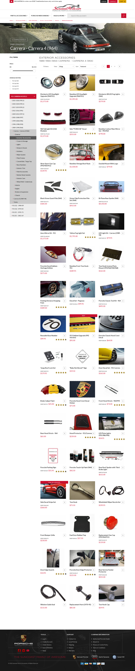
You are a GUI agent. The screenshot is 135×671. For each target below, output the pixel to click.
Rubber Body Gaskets (24, 175)
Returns (71, 648)
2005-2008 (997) (17, 117)
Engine (17, 188)
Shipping (71, 645)
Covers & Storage (22, 141)
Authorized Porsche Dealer (101, 639)
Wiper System (21, 155)
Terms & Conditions (99, 648)
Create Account (47, 642)
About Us (96, 642)
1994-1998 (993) (17, 124)
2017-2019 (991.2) (18, 107)
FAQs (44, 650)
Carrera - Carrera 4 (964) (21, 131)
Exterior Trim (21, 168)
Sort (77, 66)
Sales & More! (59, 15)
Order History (46, 645)
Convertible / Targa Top (24, 161)
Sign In (103, 1)
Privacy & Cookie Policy (100, 645)
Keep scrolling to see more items (82, 618)
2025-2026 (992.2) (18, 100)
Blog (94, 650)
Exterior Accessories (24, 138)
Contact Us (72, 639)
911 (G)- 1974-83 (17, 209)
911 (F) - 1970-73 (17, 212)
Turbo (16, 202)
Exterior (17, 134)
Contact (113, 1)
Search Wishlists (47, 648)
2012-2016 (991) (17, 110)
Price (11, 64)
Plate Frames (21, 158)
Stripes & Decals (22, 148)
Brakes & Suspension (21, 192)
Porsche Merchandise (40, 15)
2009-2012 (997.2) (18, 114)
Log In (44, 639)
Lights (18, 144)
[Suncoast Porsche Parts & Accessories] (66, 7)
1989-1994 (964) (17, 127)
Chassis (17, 195)
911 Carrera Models (19, 96)
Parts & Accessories (18, 15)
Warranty (72, 650)
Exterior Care (21, 178)
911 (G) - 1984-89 (18, 205)
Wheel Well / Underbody (24, 182)
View (55, 66)
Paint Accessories (22, 171)
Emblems (19, 151)
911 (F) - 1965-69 (17, 215)
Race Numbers (21, 165)
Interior (17, 185)
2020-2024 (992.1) (18, 104)
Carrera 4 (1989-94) (20, 199)
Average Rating (15, 78)
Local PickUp (73, 642)
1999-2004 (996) (17, 121)
